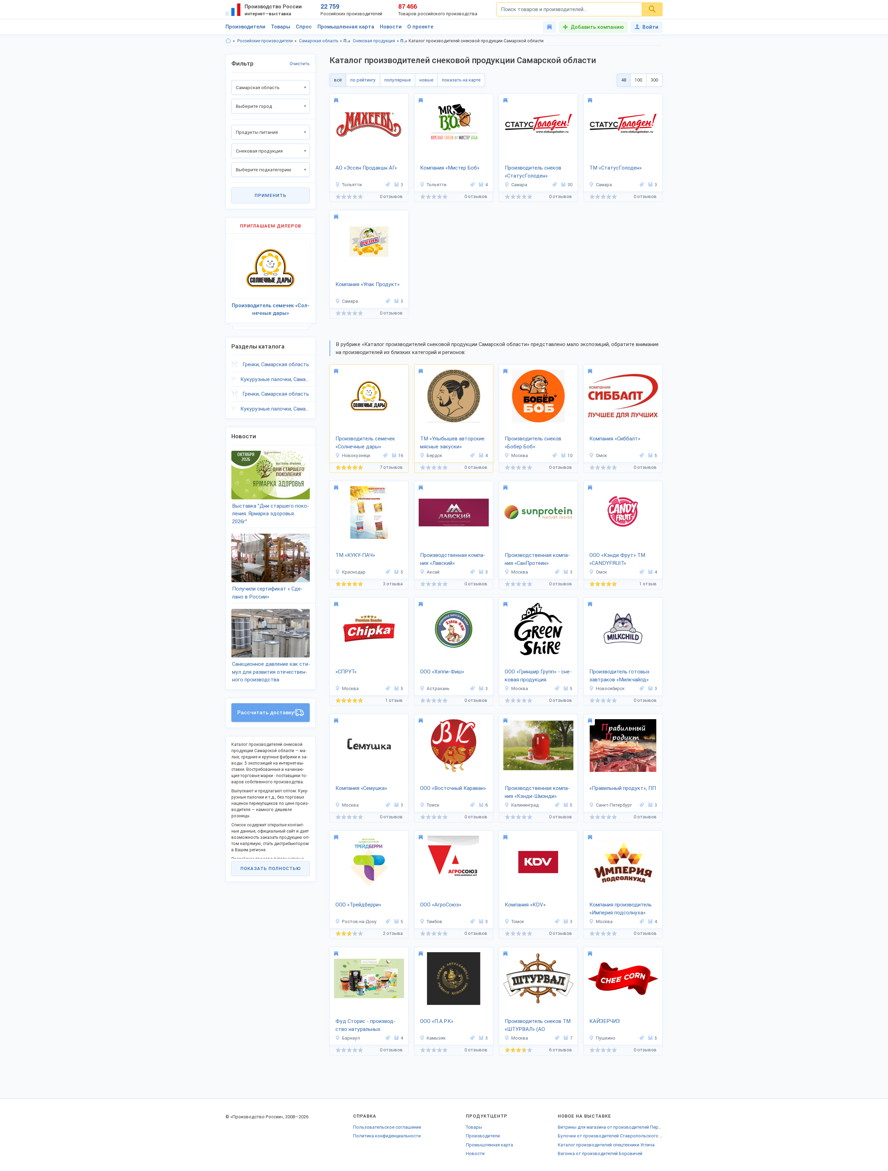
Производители (245, 27)
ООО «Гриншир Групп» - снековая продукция (538, 676)
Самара (519, 184)
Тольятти (352, 184)
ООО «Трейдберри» (358, 905)
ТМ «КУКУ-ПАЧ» (355, 555)
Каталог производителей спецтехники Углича (606, 1144)
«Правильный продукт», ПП (622, 788)
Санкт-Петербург (614, 805)
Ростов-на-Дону (359, 921)
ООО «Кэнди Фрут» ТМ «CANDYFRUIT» (617, 559)
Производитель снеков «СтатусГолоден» (533, 172)
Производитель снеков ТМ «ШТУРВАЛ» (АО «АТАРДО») (538, 1025)
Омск (601, 455)
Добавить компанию (597, 27)
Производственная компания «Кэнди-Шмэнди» (537, 792)
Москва (519, 455)
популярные (397, 80)
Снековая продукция (374, 40)
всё (338, 80)
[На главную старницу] (228, 40)
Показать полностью (270, 868)
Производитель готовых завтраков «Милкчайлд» (619, 676)
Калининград (525, 805)
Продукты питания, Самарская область (404, 40)
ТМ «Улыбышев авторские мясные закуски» (452, 443)
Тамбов (434, 921)
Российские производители (265, 40)
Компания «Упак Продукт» (367, 284)
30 (569, 184)
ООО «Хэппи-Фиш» (442, 672)
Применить (271, 195)
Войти (650, 27)
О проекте (420, 27)
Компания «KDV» (525, 905)
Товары (280, 27)
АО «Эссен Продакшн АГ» (366, 168)
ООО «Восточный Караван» (453, 788)
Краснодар (354, 572)
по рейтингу (363, 80)
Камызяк (436, 1038)
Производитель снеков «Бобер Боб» (533, 443)
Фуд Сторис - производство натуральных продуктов (365, 1025)
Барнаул (351, 1038)
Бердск (434, 455)
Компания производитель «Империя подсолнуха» (620, 909)
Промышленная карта (345, 27)
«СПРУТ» (346, 672)
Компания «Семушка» (361, 788)
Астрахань (438, 688)
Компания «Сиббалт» (614, 439)
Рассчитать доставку (265, 712)
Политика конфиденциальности (387, 1135)
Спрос (304, 27)
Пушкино (605, 1038)
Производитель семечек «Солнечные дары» (365, 443)
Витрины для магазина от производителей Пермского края (610, 1127)
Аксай (433, 572)
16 (400, 455)
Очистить (300, 63)
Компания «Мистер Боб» (449, 168)
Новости (391, 27)
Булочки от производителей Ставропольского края (610, 1135)
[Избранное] (549, 27)
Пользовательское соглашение (387, 1127)
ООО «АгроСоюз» (440, 905)
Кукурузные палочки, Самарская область (275, 379)
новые (426, 80)
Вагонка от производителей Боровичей (600, 1153)
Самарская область (318, 40)
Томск (433, 805)
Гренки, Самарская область (275, 364)
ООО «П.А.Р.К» (436, 1021)
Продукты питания (347, 40)
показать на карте (461, 80)
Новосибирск (610, 688)
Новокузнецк (356, 455)
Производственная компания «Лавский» (452, 559)
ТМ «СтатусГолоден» (615, 168)
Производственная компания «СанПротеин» (537, 559)
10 (569, 455)
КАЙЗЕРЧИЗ (604, 1021)
